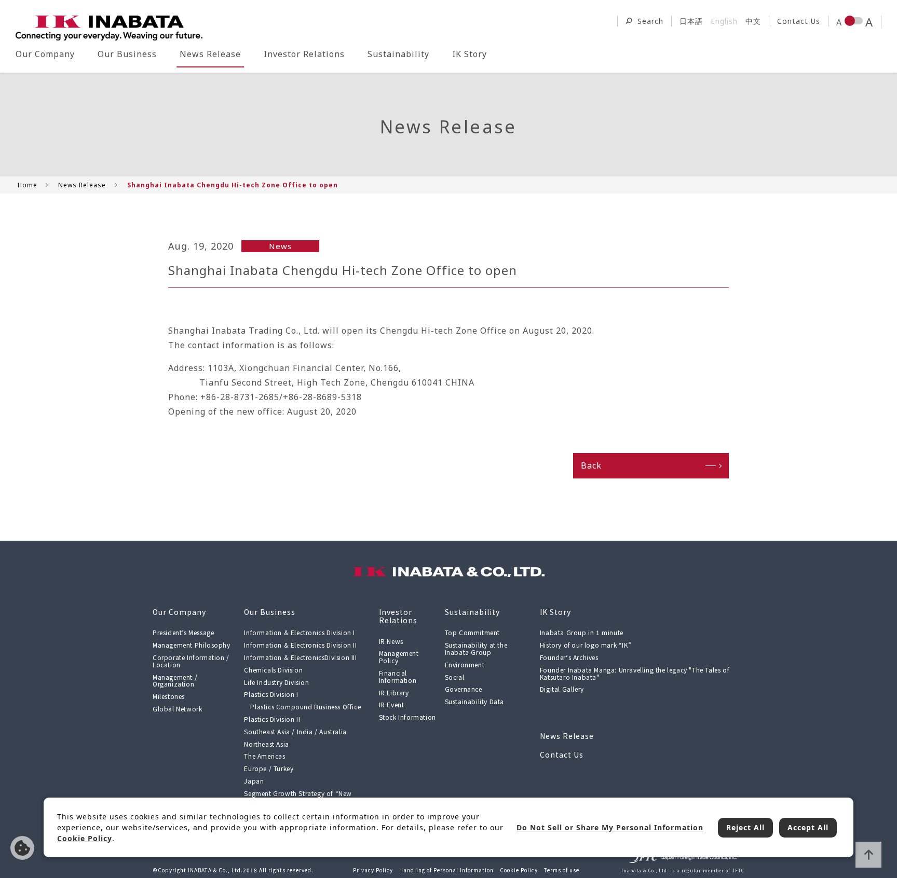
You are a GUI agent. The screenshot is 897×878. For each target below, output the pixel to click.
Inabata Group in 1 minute (581, 632)
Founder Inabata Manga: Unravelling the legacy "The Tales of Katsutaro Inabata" (634, 673)
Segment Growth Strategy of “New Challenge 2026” (298, 797)
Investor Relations (304, 54)
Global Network (177, 708)
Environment (465, 664)
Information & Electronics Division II (300, 644)
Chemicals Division (273, 669)
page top (868, 855)
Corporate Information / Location (191, 661)
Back (591, 465)
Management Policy (399, 657)
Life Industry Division (276, 682)
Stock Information (407, 716)
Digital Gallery (562, 688)
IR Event (391, 704)
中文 (753, 21)
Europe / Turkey (268, 768)
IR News (391, 641)
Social (455, 677)
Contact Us (798, 21)
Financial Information (398, 676)
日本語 (691, 21)
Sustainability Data (474, 701)
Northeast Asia (266, 743)
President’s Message (183, 632)
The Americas (264, 755)
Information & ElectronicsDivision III (300, 657)
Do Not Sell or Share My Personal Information (22, 848)
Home (27, 185)
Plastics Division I (271, 694)
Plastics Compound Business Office (305, 706)
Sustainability (398, 54)
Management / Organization (175, 681)
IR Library (394, 692)
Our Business (127, 54)
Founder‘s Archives (569, 657)
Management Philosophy (191, 644)
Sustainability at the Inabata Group (476, 648)
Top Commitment (472, 632)
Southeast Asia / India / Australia (295, 731)
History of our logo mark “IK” (585, 644)
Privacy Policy (373, 870)
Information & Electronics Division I (299, 632)
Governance (463, 688)
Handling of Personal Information (446, 870)
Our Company (45, 54)
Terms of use (561, 870)
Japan (254, 780)
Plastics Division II (272, 719)
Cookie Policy (519, 870)
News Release (210, 54)
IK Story (469, 54)
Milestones (169, 696)
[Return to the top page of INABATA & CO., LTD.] (109, 28)
